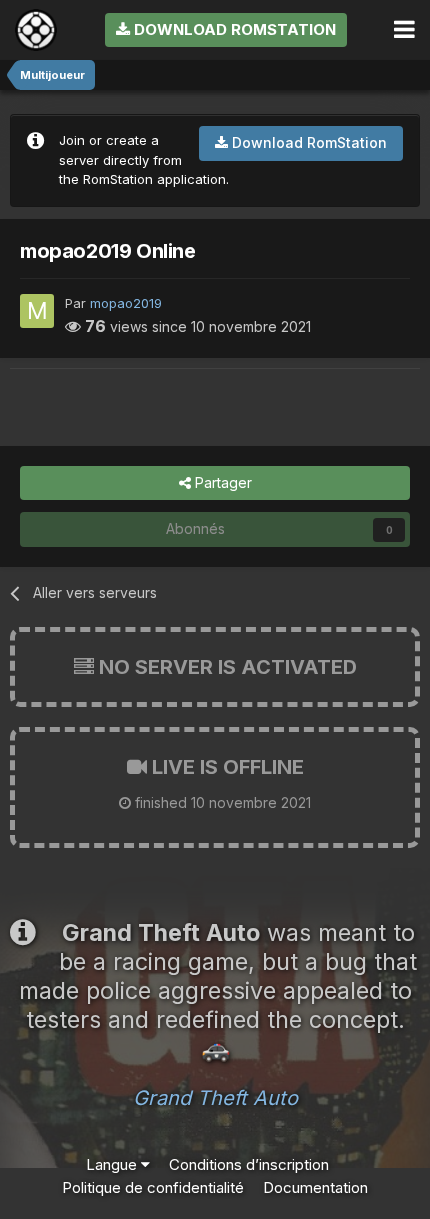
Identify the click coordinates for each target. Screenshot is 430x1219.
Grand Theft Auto (215, 1098)
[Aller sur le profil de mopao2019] (37, 311)
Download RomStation (233, 29)
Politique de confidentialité (153, 1187)
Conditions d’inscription (249, 1164)
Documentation (315, 1187)
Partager (221, 482)
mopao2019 (126, 303)
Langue (113, 1164)
